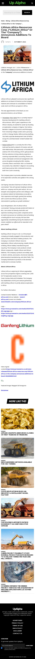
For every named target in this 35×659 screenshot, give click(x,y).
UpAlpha (8, 42)
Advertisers (17, 620)
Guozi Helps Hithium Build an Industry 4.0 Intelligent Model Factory (14, 493)
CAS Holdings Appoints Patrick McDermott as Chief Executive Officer (14, 524)
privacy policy (12, 649)
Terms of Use (17, 625)
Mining (8, 21)
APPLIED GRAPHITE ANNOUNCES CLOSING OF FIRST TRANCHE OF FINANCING (17, 434)
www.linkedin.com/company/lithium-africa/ (16, 302)
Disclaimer (4, 390)
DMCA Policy (17, 628)
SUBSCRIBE (29, 645)
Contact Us (17, 633)
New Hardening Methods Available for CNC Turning (16, 463)
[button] (3, 2)
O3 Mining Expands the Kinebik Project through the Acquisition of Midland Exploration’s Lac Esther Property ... (17, 588)
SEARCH (27, 12)
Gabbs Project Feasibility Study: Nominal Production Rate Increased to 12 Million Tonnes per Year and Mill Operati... (17, 555)
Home (3, 21)
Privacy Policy (17, 623)
